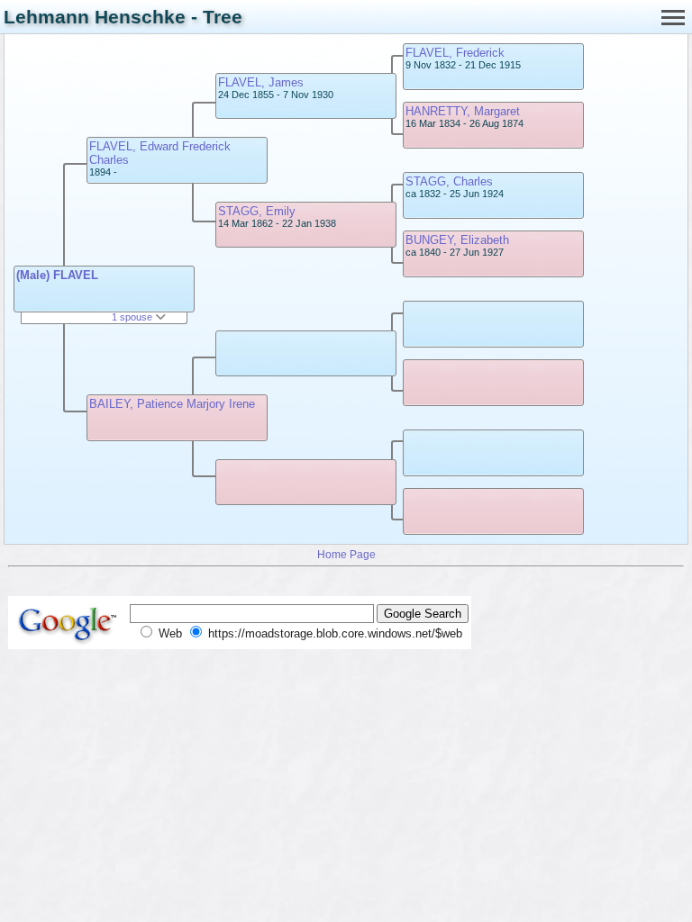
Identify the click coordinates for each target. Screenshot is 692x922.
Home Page (346, 554)
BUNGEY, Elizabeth (457, 240)
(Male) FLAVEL (57, 275)
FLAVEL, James (261, 82)
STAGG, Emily (257, 211)
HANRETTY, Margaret (462, 111)
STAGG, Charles (449, 181)
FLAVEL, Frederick (455, 52)
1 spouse (133, 317)
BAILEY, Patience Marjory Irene (172, 404)
